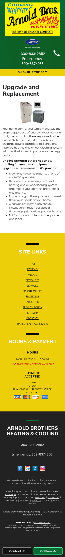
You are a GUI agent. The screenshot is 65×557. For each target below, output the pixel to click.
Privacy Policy (32, 307)
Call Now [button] (46, 551)
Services (32, 286)
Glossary (32, 318)
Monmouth (53, 497)
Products (32, 280)
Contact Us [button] (17, 551)
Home (32, 264)
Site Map (32, 313)
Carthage (10, 494)
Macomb (40, 497)
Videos (32, 275)
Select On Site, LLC (42, 522)
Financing (32, 296)
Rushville (36, 500)
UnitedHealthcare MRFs (32, 324)
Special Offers (32, 291)
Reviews (32, 269)
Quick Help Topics (31, 72)
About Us (32, 302)
